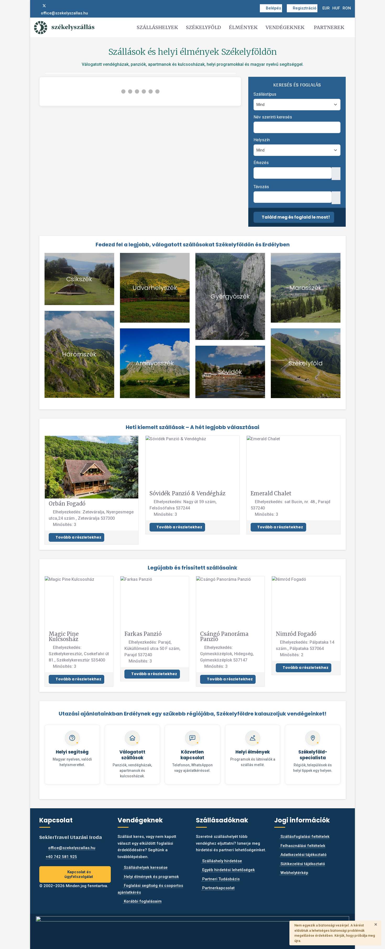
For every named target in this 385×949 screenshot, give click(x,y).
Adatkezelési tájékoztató (303, 854)
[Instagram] (52, 5)
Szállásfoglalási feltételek (304, 836)
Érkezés (261, 162)
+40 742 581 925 (61, 856)
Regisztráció (304, 8)
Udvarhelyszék (155, 287)
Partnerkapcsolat (218, 888)
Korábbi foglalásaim (142, 901)
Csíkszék (79, 279)
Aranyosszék (154, 363)
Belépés (273, 8)
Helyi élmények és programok (151, 876)
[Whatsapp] (61, 5)
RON (347, 8)
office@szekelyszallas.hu (64, 13)
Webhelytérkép (293, 872)
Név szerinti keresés (273, 117)
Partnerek (329, 27)
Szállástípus (265, 94)
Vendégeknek (285, 27)
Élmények (243, 27)
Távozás (261, 186)
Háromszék (79, 354)
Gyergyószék (230, 296)
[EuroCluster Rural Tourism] (192, 929)
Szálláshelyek (157, 27)
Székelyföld (203, 27)
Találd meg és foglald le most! (295, 217)
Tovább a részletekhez (78, 537)
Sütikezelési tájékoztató (302, 863)
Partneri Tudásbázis (220, 879)
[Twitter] (44, 5)
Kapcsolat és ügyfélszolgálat (78, 874)
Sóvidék (230, 371)
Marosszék (305, 287)
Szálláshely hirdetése (221, 861)
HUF (336, 8)
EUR (326, 8)
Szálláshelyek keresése (145, 867)
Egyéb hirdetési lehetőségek (228, 869)
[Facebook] (35, 5)
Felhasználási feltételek (302, 845)
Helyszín (262, 139)
